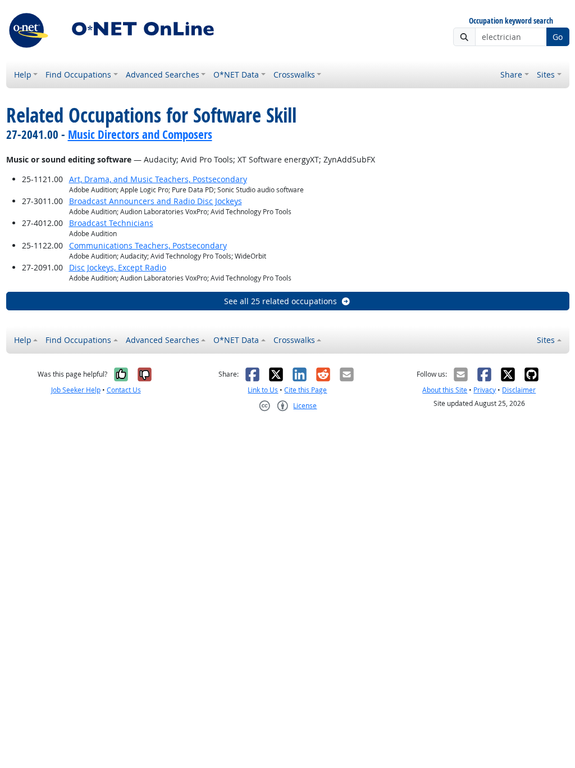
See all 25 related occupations (280, 301)
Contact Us (124, 390)
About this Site (444, 390)
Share (511, 74)
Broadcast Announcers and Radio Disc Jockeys (155, 201)
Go (558, 36)
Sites (546, 74)
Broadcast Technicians (111, 223)
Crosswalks (294, 74)
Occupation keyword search (511, 21)
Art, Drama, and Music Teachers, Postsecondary (158, 179)
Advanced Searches (162, 74)
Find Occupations (78, 74)
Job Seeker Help (76, 390)
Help (22, 74)
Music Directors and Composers (140, 134)
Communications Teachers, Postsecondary (148, 245)
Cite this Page (305, 390)
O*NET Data (236, 74)
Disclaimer (519, 390)
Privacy (484, 390)
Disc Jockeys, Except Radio (117, 267)
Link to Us (263, 390)
